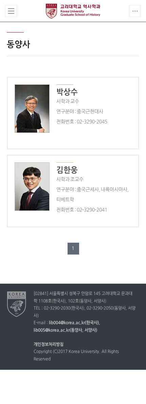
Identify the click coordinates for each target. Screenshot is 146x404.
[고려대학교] (17, 304)
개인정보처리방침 (48, 344)
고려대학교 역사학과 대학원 (73, 11)
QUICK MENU (135, 11)
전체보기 (11, 11)
